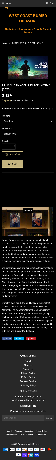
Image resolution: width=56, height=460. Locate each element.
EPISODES (7, 128)
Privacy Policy (28, 373)
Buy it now (12, 163)
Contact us (28, 369)
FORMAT (6, 116)
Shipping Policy (28, 385)
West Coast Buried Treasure (28, 18)
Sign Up (49, 418)
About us (28, 365)
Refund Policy (28, 377)
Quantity (5, 141)
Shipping (6, 100)
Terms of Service (28, 381)
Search (28, 361)
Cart (51, 3)
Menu (8, 3)
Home (4, 43)
